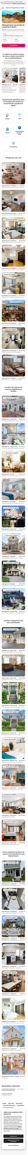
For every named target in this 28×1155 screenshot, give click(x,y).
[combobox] (13, 36)
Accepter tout (13, 1136)
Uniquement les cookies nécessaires (13, 1140)
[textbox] (7, 41)
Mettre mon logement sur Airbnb (15, 8)
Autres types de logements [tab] (8, 1089)
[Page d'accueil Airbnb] (3, 7)
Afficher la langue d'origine (18, 3)
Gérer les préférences (13, 1145)
